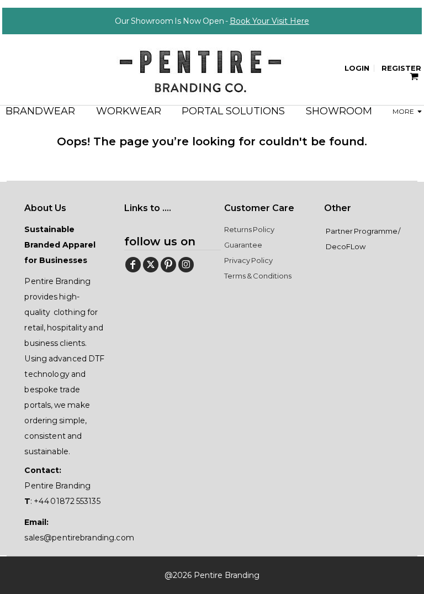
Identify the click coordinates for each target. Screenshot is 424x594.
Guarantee (243, 244)
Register (401, 68)
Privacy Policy (248, 260)
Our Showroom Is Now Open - (212, 21)
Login (356, 68)
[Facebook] (133, 264)
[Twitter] (150, 264)
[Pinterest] (168, 264)
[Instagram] (186, 264)
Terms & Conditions (257, 275)
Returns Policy (249, 229)
